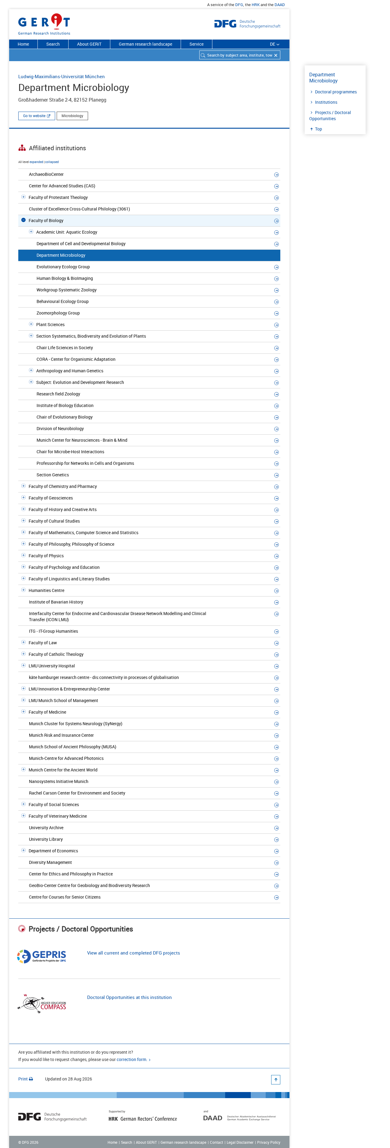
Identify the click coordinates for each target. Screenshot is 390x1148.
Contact (216, 1142)
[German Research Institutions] (44, 22)
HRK (256, 4)
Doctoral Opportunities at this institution (129, 997)
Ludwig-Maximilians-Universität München (61, 76)
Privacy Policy (268, 1142)
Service (197, 44)
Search (53, 44)
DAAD (280, 4)
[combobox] (239, 54)
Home (23, 44)
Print (23, 1079)
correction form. (132, 1059)
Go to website (34, 115)
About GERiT (89, 44)
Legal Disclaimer (240, 1142)
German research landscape (145, 44)
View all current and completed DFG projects (133, 953)
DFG (239, 4)
